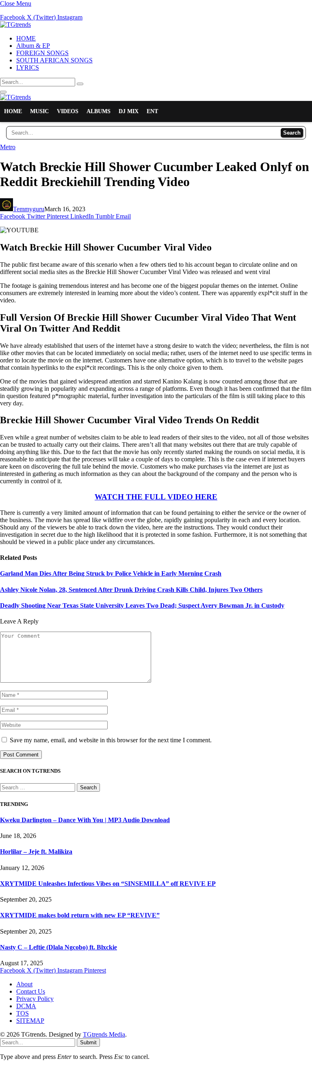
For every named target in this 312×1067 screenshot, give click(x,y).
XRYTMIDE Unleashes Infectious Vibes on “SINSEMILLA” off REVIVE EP (108, 883)
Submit (88, 1042)
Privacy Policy (35, 998)
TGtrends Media (104, 1034)
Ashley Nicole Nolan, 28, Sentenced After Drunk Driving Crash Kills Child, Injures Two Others (131, 589)
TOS (22, 1013)
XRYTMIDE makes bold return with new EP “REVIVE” (80, 915)
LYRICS (27, 67)
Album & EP (33, 45)
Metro (7, 147)
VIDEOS (67, 111)
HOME (26, 38)
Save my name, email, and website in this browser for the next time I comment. (111, 740)
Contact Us (30, 991)
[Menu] (3, 92)
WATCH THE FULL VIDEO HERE (156, 497)
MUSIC (39, 111)
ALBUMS (98, 111)
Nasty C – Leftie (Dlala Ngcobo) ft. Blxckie (58, 947)
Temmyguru (28, 209)
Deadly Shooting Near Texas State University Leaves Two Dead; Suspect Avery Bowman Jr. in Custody (142, 605)
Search (292, 133)
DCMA (26, 1006)
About (24, 984)
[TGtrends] (15, 24)
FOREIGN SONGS (42, 52)
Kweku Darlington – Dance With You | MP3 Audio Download (85, 819)
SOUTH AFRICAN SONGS (54, 60)
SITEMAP (30, 1020)
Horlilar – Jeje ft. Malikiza (36, 851)
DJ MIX (129, 111)
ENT (152, 111)
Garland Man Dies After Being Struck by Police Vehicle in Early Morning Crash (110, 573)
